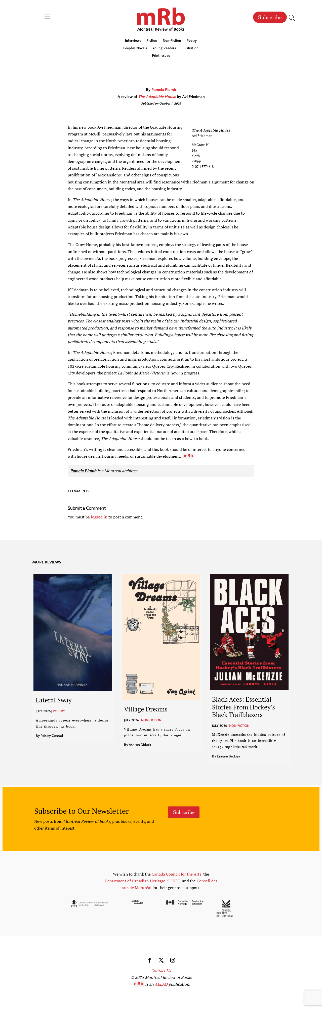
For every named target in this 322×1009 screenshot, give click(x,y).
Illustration (189, 48)
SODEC (173, 881)
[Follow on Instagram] (172, 960)
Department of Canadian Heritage (135, 881)
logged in (99, 517)
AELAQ (161, 984)
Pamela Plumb (163, 90)
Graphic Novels (135, 48)
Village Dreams (146, 709)
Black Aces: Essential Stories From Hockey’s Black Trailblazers (243, 706)
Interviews (133, 41)
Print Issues (161, 56)
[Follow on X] (161, 960)
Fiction (152, 41)
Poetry (192, 41)
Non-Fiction (172, 41)
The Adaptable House (157, 97)
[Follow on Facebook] (149, 960)
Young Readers (164, 48)
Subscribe (270, 17)
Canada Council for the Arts (176, 874)
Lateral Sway (54, 700)
